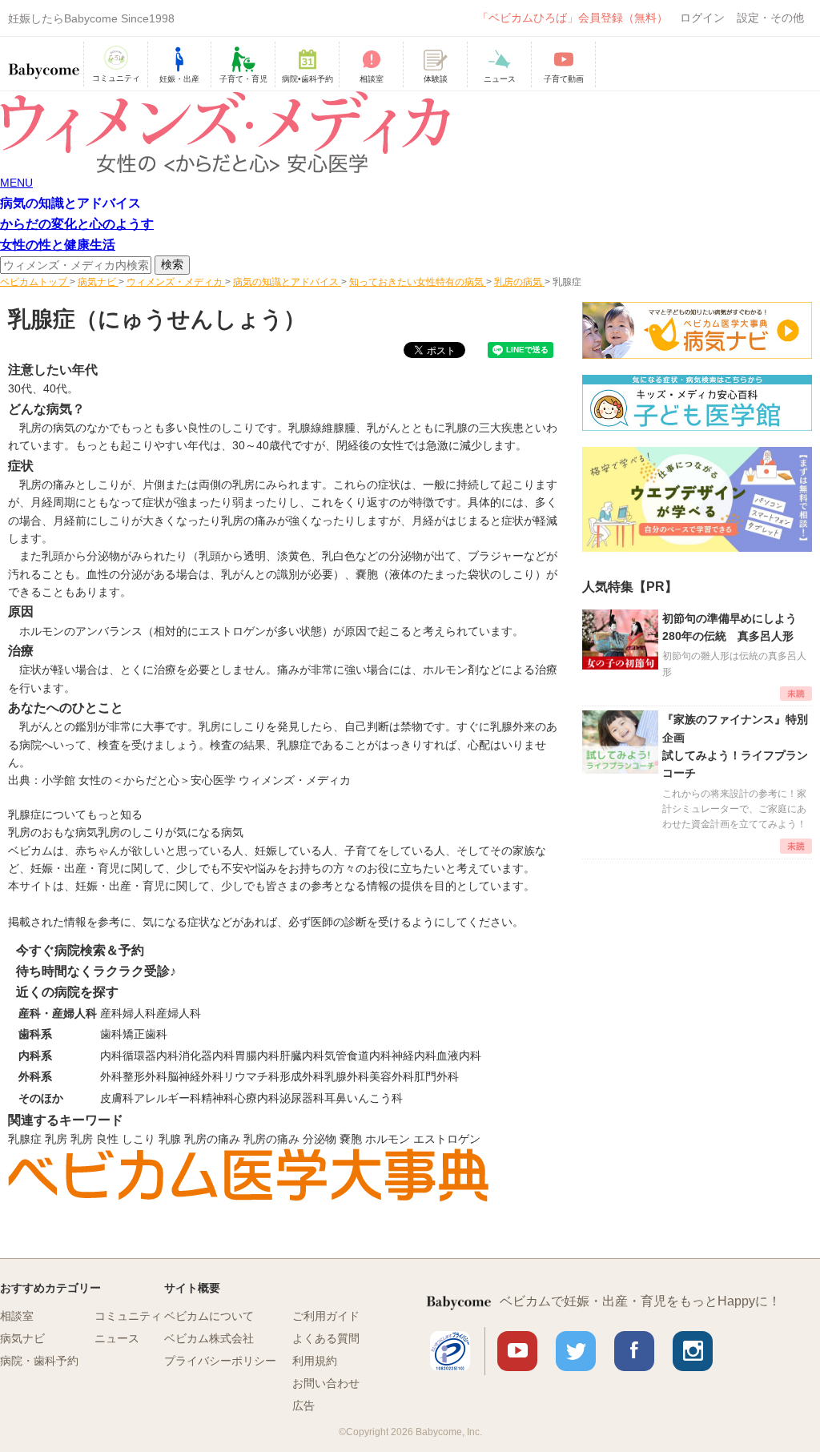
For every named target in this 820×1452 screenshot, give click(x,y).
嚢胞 (351, 1138)
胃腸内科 (257, 1055)
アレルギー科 (167, 1098)
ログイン (702, 17)
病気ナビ (22, 1338)
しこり (138, 1138)
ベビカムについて (209, 1315)
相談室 (17, 1315)
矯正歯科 (145, 1034)
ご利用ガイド (326, 1315)
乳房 (56, 1138)
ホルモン (387, 1138)
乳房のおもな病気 (53, 832)
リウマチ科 (251, 1076)
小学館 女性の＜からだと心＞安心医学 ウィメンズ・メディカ (196, 780)
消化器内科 (207, 1055)
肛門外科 (436, 1076)
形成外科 (301, 1076)
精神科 (218, 1098)
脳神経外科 (195, 1076)
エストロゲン (446, 1138)
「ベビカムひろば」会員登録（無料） (572, 17)
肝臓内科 (301, 1055)
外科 (111, 1076)
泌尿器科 (301, 1098)
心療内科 (257, 1098)
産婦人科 (178, 1013)
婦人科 (139, 1013)
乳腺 (170, 1138)
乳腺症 (25, 1138)
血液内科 (458, 1055)
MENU (16, 182)
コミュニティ (128, 1315)
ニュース (116, 1338)
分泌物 (319, 1138)
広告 (303, 1405)
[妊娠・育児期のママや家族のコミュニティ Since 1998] (44, 63)
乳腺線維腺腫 (322, 427)
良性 (107, 1138)
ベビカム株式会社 (209, 1338)
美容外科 (391, 1076)
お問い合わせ (326, 1383)
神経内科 (414, 1055)
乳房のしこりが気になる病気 (170, 832)
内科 (111, 1055)
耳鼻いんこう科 (363, 1098)
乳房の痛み (212, 1138)
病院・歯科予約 (39, 1360)
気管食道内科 (358, 1055)
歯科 (111, 1034)
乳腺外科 (346, 1076)
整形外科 (145, 1076)
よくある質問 (326, 1338)
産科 (111, 1013)
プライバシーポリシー (220, 1360)
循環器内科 (151, 1055)
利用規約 (314, 1360)
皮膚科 (117, 1098)
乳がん (383, 427)
